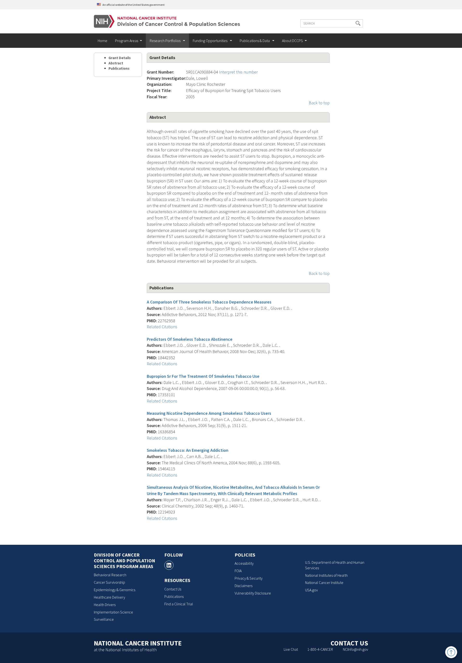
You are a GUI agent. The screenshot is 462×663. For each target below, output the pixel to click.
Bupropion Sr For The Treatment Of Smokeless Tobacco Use (203, 376)
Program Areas (126, 40)
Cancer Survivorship (109, 582)
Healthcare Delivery (109, 597)
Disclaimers (243, 585)
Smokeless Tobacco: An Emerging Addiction (187, 450)
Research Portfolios (165, 40)
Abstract (116, 63)
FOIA (238, 570)
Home (102, 40)
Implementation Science (113, 612)
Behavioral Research (110, 574)
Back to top (319, 102)
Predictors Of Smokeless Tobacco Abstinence (189, 339)
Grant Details (120, 58)
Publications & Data (255, 40)
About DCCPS (292, 40)
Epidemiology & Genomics (114, 589)
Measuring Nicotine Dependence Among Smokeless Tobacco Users (209, 413)
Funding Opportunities (210, 40)
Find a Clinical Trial (178, 603)
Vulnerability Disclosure (253, 593)
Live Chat (291, 649)
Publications (119, 68)
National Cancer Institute (324, 582)
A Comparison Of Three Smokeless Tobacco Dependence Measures (209, 302)
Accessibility (244, 563)
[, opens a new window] (168, 565)
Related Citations (162, 326)
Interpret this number (238, 72)
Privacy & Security (249, 578)
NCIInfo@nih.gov (355, 649)
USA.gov (311, 590)
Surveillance (104, 619)
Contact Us (172, 589)
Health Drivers (105, 604)
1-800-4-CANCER (320, 649)
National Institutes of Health (326, 575)
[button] (358, 23)
